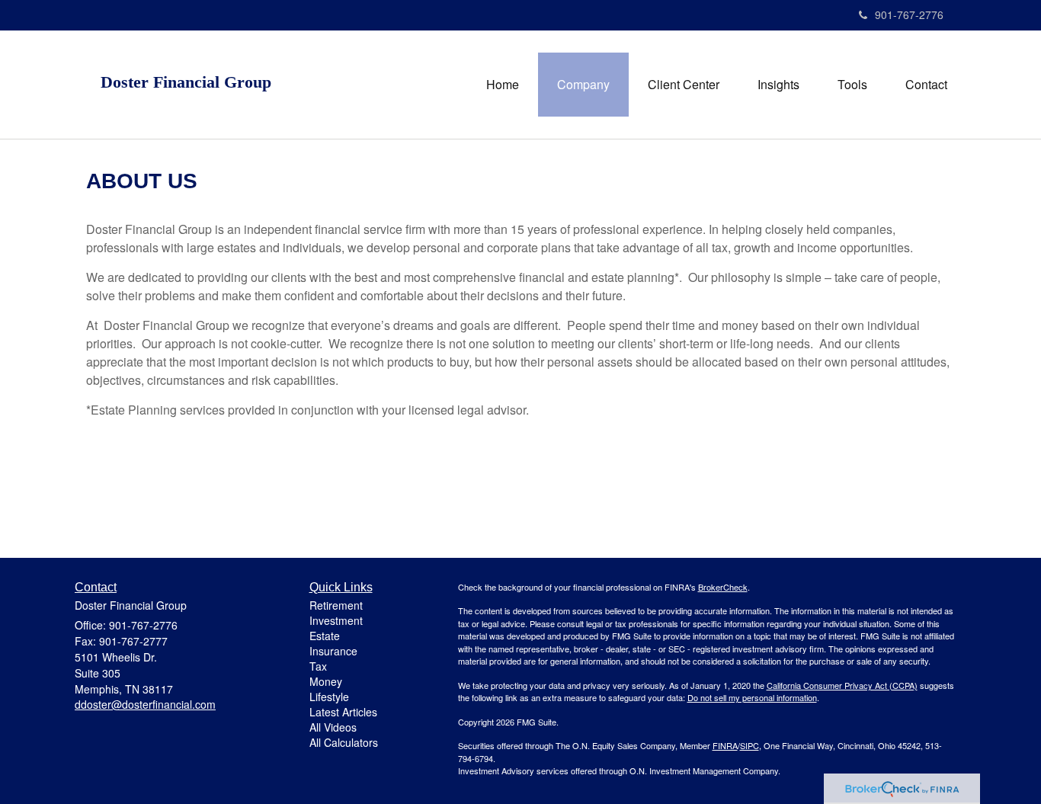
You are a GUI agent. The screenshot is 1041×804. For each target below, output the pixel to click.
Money (325, 681)
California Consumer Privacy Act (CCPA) (842, 685)
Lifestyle (329, 696)
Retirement (336, 605)
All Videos (333, 727)
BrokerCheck (723, 587)
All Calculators (343, 742)
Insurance (333, 650)
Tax (318, 666)
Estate (324, 635)
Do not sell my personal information (752, 697)
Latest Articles (343, 711)
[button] (583, 85)
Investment (336, 620)
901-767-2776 (909, 14)
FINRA (725, 745)
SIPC (749, 745)
